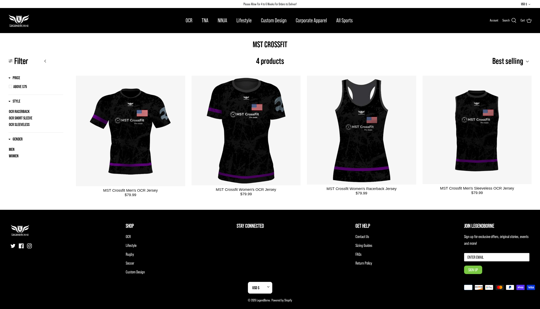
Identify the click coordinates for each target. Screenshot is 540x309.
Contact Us (362, 236)
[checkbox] (38, 86)
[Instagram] (29, 245)
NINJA (222, 20)
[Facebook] (21, 245)
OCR (189, 20)
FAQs (358, 254)
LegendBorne (263, 300)
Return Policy (363, 263)
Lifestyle (244, 20)
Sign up (473, 270)
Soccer (130, 263)
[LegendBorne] (19, 20)
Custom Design (273, 20)
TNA (205, 20)
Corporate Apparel (311, 20)
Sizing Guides (363, 245)
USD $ (524, 4)
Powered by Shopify (281, 300)
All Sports (344, 20)
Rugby (130, 254)
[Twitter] (13, 245)
